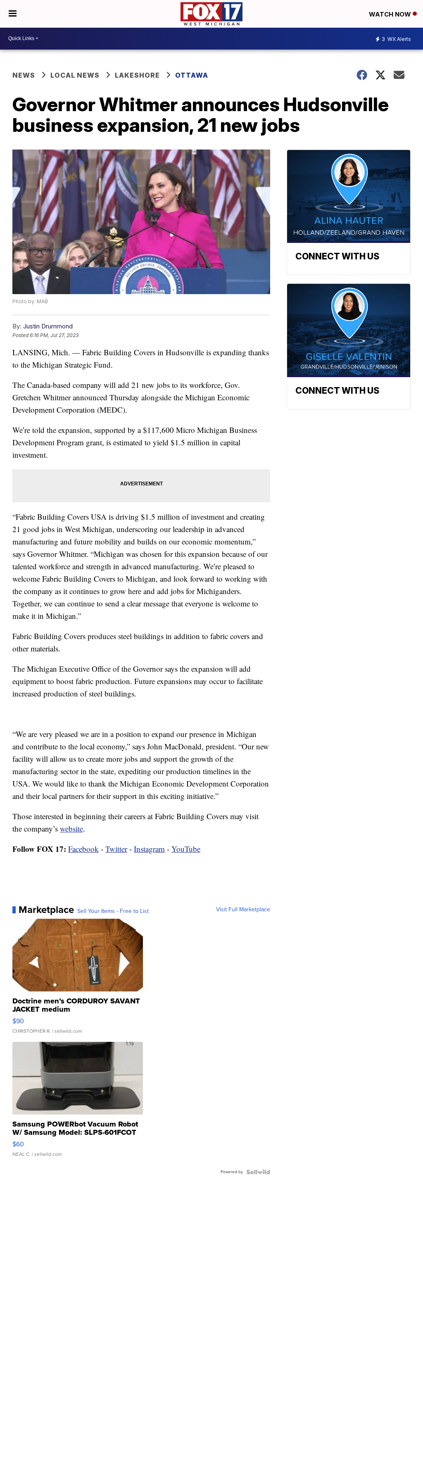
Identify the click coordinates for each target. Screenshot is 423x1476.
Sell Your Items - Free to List (113, 911)
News (23, 75)
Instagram (149, 849)
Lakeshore (137, 75)
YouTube (185, 849)
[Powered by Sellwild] (258, 1172)
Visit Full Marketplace (243, 910)
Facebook (83, 849)
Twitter (116, 849)
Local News (75, 75)
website (71, 828)
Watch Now (391, 14)
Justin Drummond (48, 326)
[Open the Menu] (12, 14)
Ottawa (191, 75)
